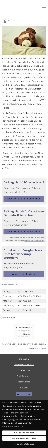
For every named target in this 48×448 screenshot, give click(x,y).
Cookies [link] (24, 387)
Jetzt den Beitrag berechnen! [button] (24, 198)
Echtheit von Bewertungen (37, 348)
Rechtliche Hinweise (24, 365)
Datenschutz (24, 370)
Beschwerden (24, 382)
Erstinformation (24, 376)
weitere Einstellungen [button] (24, 444)
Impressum (24, 359)
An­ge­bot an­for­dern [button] (23, 274)
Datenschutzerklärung (35, 241)
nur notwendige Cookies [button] (24, 438)
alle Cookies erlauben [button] (24, 433)
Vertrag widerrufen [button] (24, 394)
